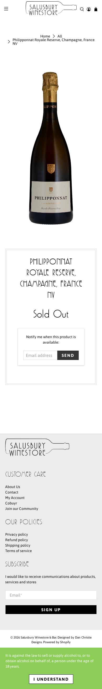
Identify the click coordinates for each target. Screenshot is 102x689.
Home (45, 36)
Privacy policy (16, 534)
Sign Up (51, 609)
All (60, 36)
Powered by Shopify (57, 642)
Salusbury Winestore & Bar (38, 637)
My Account (15, 498)
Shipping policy (17, 545)
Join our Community (21, 509)
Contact (11, 492)
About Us (12, 487)
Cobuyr (11, 503)
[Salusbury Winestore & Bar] (51, 9)
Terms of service (18, 551)
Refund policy (16, 540)
